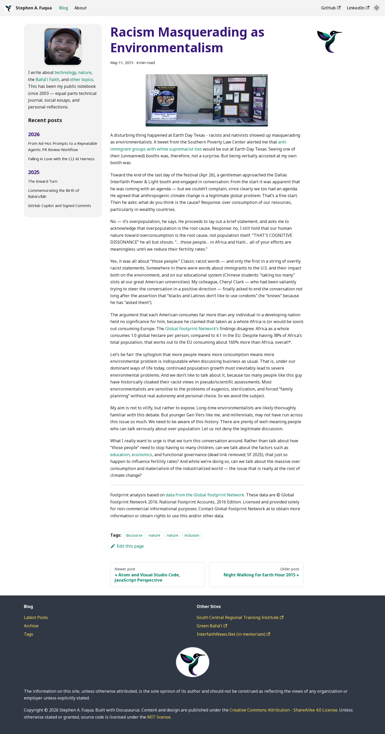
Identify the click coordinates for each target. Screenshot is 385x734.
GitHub (328, 8)
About (80, 8)
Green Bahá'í (209, 626)
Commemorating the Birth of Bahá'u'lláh (53, 193)
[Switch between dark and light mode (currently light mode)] (376, 8)
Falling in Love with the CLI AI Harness (61, 158)
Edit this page (130, 546)
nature (84, 72)
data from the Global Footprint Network (205, 495)
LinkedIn (356, 8)
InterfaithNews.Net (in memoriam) (231, 634)
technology (65, 72)
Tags (28, 634)
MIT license (158, 717)
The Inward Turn (42, 181)
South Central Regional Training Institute (238, 617)
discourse (134, 535)
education (120, 454)
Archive (31, 626)
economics (142, 454)
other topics (81, 79)
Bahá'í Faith (47, 79)
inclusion (192, 535)
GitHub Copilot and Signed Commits (59, 205)
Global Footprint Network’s (192, 328)
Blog (63, 8)
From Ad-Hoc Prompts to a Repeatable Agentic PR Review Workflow (62, 146)
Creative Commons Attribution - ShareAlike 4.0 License (283, 710)
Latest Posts (36, 617)
